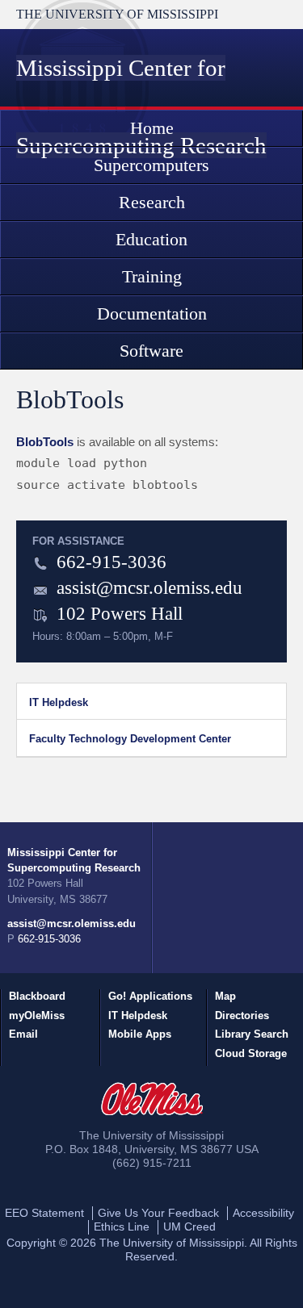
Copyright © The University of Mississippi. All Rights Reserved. (151, 1249)
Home (152, 128)
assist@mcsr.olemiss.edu (149, 587)
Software (151, 351)
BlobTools (45, 442)
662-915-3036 (111, 561)
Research (152, 202)
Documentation (152, 313)
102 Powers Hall (45, 883)
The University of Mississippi (117, 14)
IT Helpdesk (58, 702)
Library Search (251, 1034)
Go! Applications (150, 996)
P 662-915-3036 (44, 939)
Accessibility (263, 1212)
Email (23, 1034)
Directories (242, 1015)
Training (152, 276)
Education (151, 239)
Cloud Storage (251, 1053)
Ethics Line (121, 1226)
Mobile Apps (139, 1034)
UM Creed (189, 1226)
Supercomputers (151, 165)
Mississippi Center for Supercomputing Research (74, 860)
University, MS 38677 (57, 899)
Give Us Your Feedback (158, 1212)
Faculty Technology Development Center (130, 739)
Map (225, 996)
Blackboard (37, 996)
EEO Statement (44, 1212)
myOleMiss (37, 1015)
